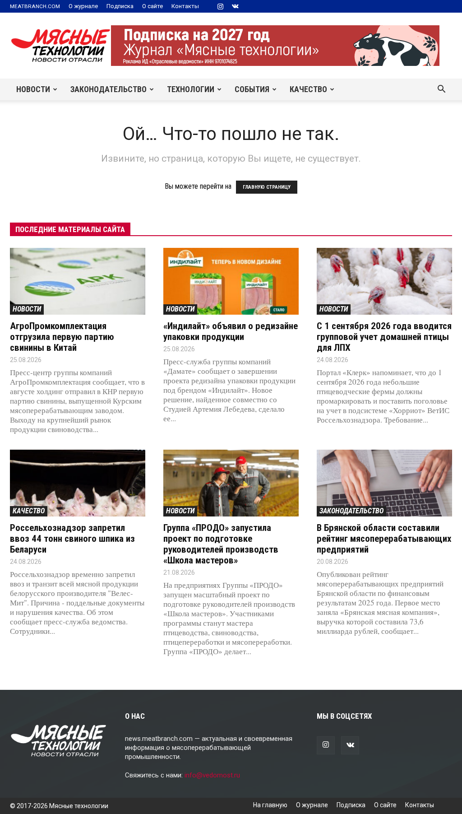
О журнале (83, 6)
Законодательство (108, 89)
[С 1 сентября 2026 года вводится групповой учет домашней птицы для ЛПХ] (384, 281)
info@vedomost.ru (212, 775)
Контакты (185, 6)
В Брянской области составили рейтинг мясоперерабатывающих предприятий (384, 538)
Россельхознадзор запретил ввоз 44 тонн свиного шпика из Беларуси (72, 538)
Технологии (190, 89)
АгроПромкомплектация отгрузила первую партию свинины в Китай (62, 337)
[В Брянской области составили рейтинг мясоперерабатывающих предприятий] (384, 483)
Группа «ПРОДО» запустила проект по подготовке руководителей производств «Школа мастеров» (220, 544)
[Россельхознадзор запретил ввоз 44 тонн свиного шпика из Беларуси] (77, 483)
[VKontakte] (235, 6)
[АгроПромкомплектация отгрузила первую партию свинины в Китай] (77, 281)
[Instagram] (220, 6)
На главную (270, 805)
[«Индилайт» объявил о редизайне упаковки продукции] (231, 281)
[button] (441, 90)
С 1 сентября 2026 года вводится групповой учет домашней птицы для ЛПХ (384, 337)
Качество (308, 89)
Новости (33, 89)
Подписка (120, 6)
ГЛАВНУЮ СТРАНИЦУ (267, 187)
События (252, 89)
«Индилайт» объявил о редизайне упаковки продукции (230, 331)
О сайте (152, 6)
